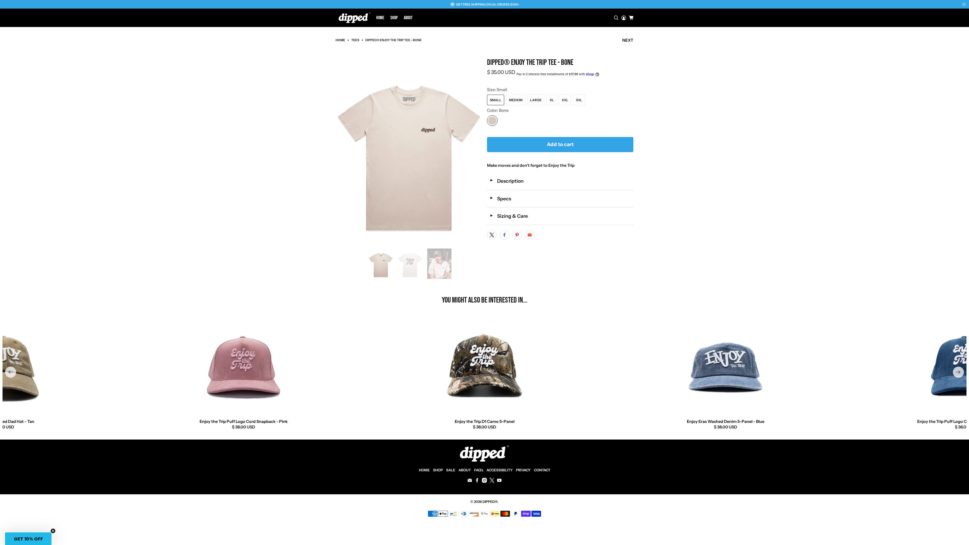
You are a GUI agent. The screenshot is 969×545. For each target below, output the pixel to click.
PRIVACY (523, 470)
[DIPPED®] (354, 18)
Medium (516, 100)
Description (507, 181)
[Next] (958, 372)
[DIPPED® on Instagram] (484, 481)
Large (536, 100)
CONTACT (542, 470)
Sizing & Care (509, 216)
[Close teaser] (53, 530)
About (408, 17)
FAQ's (478, 470)
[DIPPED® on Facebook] (477, 481)
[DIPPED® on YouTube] (499, 481)
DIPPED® (490, 502)
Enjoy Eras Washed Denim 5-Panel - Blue (725, 421)
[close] (963, 4)
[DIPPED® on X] (492, 481)
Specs (500, 199)
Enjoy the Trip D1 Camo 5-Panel (485, 421)
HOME (424, 470)
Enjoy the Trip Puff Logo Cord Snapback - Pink (244, 421)
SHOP (438, 470)
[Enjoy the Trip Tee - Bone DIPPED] (409, 150)
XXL (565, 100)
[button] (28, 538)
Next (627, 40)
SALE (450, 470)
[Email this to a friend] (529, 235)
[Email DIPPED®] (469, 481)
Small (495, 100)
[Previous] (10, 372)
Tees (355, 40)
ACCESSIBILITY (500, 470)
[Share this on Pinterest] (517, 235)
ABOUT (465, 470)
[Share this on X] (492, 235)
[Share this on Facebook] (504, 235)
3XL (579, 100)
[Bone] (492, 120)
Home (380, 17)
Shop (394, 17)
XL (552, 100)
